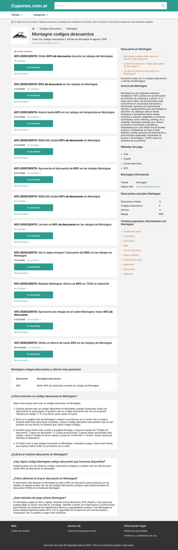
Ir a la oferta (33, 67)
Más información (21, 74)
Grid (126, 245)
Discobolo (129, 240)
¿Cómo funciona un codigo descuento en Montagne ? (144, 65)
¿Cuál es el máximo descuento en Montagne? (141, 72)
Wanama (128, 273)
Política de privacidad (135, 530)
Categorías (39, 14)
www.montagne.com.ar (148, 186)
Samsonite (129, 269)
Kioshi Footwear (132, 250)
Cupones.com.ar (29, 5)
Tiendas (15, 14)
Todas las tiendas (20, 530)
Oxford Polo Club (133, 259)
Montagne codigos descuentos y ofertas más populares (141, 57)
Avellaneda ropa (132, 231)
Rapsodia (129, 264)
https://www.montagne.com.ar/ (45, 43)
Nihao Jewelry (131, 255)
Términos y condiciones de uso (140, 535)
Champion (129, 236)
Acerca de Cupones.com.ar (82, 530)
